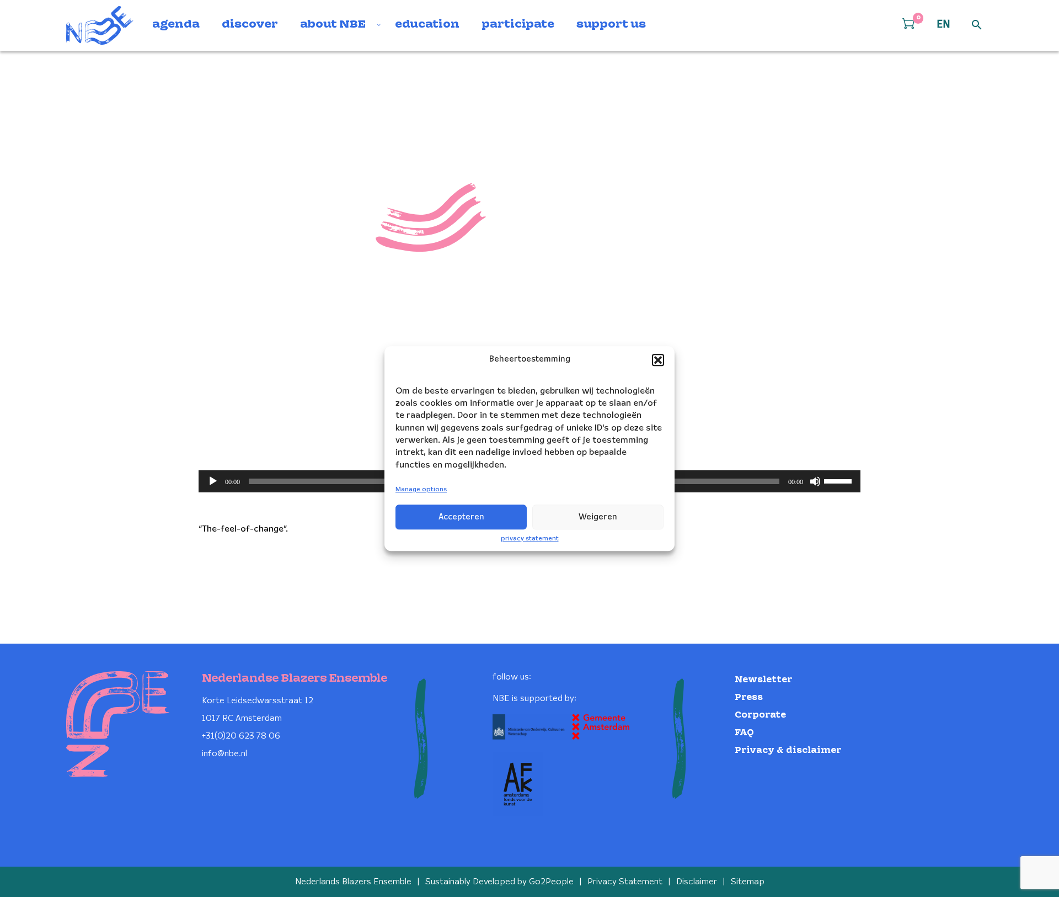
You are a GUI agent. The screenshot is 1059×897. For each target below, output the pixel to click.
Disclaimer (696, 882)
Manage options (421, 490)
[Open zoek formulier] (977, 25)
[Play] (212, 481)
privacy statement (530, 538)
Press (749, 697)
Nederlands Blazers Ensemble (353, 882)
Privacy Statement (624, 882)
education (427, 25)
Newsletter (763, 680)
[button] (658, 359)
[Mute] (815, 481)
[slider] (839, 480)
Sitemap (747, 882)
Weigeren (598, 517)
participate (518, 25)
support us (611, 25)
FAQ (744, 733)
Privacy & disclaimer (788, 750)
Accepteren (461, 517)
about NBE (333, 25)
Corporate (760, 715)
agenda (176, 25)
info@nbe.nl (224, 754)
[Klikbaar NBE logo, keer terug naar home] (99, 25)
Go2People (551, 882)
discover (250, 25)
